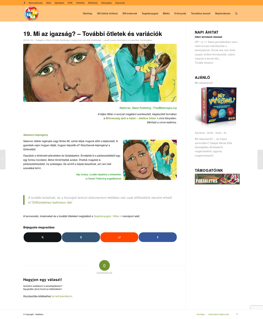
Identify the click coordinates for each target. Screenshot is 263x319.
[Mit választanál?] (217, 128)
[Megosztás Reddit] (119, 237)
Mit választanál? (204, 83)
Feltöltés (80, 2)
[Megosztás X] (43, 237)
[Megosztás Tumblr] (81, 237)
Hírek (48, 2)
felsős (218, 133)
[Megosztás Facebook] (158, 237)
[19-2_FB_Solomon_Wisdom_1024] (100, 73)
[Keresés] (236, 13)
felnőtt (210, 133)
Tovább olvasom (204, 62)
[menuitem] (35, 3)
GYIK (70, 2)
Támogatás (106, 2)
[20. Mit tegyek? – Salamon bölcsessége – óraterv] (260, 159)
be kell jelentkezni (62, 296)
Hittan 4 (49, 40)
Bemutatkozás (35, 2)
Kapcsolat (120, 2)
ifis (225, 133)
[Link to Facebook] (24, 2)
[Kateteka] (31, 13)
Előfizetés (93, 2)
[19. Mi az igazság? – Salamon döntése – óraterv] (3, 159)
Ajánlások (59, 2)
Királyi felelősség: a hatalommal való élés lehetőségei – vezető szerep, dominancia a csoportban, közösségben (102, 40)
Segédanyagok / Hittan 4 (108, 216)
